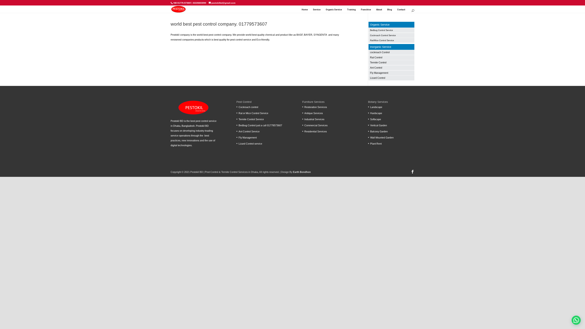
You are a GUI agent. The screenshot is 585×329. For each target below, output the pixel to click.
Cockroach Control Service (383, 35)
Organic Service (334, 9)
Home (305, 9)
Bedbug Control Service (381, 30)
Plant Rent (376, 143)
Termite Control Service (251, 119)
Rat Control (376, 57)
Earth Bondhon (302, 172)
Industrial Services (314, 119)
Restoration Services (315, 107)
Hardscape (376, 113)
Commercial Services (316, 125)
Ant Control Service (249, 131)
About (379, 9)
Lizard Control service (250, 143)
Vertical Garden (378, 125)
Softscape (375, 119)
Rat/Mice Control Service (382, 40)
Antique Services (313, 113)
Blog (389, 9)
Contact (401, 9)
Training (351, 9)
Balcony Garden (379, 131)
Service (317, 9)
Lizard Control (377, 78)
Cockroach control (248, 107)
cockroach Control (380, 52)
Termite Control (378, 62)
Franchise (366, 9)
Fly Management (379, 73)
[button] (576, 320)
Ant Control (376, 67)
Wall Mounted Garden (382, 137)
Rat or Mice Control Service (253, 113)
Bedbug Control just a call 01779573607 (260, 125)
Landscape (376, 107)
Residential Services (315, 131)
